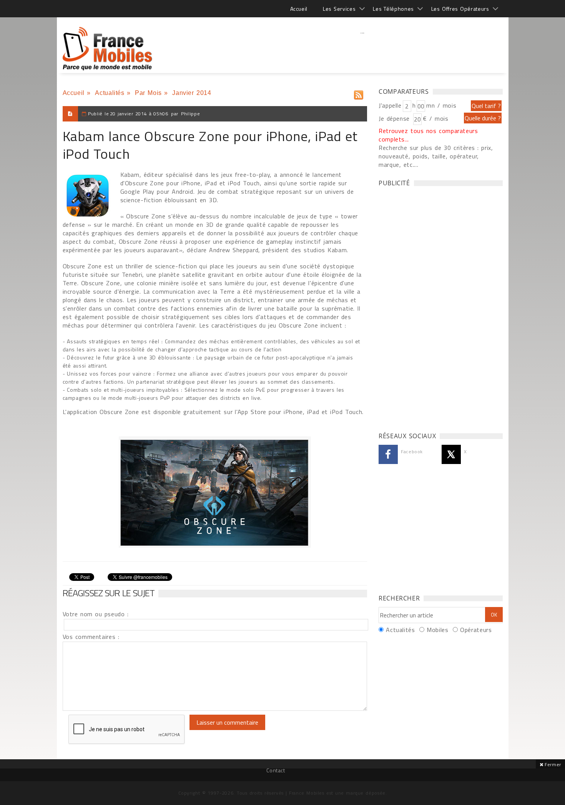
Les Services (339, 9)
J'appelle (390, 105)
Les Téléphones (393, 9)
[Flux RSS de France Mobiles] (358, 93)
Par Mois (148, 93)
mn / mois (441, 105)
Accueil (298, 9)
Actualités (109, 93)
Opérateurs (476, 629)
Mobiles (437, 629)
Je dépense (395, 118)
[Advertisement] (363, 48)
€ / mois (435, 118)
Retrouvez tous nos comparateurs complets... (428, 135)
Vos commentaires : (91, 636)
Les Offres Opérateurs (460, 9)
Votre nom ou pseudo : (96, 614)
